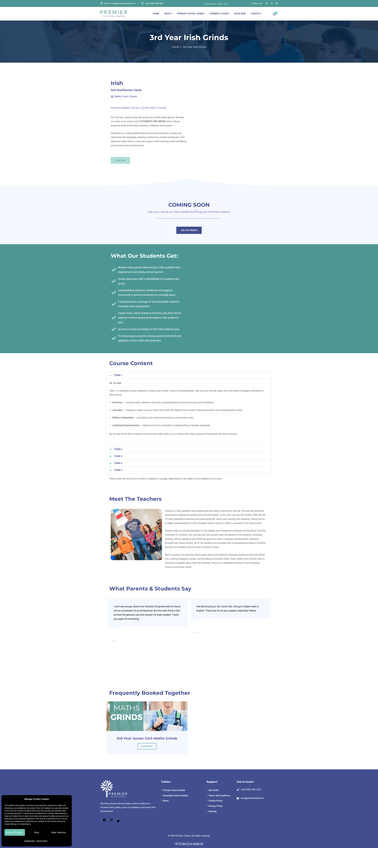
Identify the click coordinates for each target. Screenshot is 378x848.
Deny (36, 832)
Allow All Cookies (14, 832)
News (166, 800)
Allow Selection (58, 832)
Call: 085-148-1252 (154, 3)
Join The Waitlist (189, 230)
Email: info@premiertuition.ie (119, 3)
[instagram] (277, 3)
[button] (189, 375)
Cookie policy (29, 841)
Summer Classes (219, 13)
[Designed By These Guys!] (189, 844)
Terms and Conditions (219, 795)
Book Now (240, 13)
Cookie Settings (10, 824)
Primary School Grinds (190, 13)
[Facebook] (104, 821)
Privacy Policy (42, 841)
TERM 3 (118, 456)
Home (156, 13)
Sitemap (212, 811)
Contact (256, 13)
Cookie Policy (17, 816)
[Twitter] (272, 3)
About (168, 13)
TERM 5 (118, 470)
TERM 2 (118, 449)
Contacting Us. (25, 824)
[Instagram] (111, 821)
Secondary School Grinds (175, 795)
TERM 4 (118, 463)
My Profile (213, 790)
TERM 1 (118, 375)
